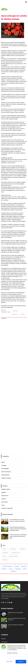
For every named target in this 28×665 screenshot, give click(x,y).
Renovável (15, 314)
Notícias (3, 462)
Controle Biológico (5, 468)
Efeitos (24, 568)
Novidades (22, 549)
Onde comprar (13, 549)
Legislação (3, 492)
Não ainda (9, 661)
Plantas (22, 314)
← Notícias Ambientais (6, 566)
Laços (4, 556)
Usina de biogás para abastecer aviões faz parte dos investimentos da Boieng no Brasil (18, 528)
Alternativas (18, 568)
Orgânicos (4, 568)
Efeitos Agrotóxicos (13, 556)
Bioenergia (15, 310)
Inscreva (21, 661)
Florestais (17, 566)
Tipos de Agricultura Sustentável (16, 624)
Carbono (11, 568)
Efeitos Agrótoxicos (5, 474)
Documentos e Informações (7, 508)
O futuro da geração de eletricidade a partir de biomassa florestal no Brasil (18, 536)
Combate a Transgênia (6, 478)
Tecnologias (3, 465)
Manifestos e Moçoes (5, 489)
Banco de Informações (6, 471)
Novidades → (14, 571)
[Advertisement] (14, 381)
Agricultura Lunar (15, 552)
